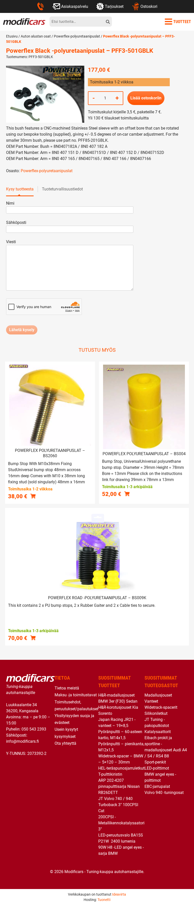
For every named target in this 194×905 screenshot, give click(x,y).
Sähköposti (16, 222)
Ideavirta (119, 894)
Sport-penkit (155, 762)
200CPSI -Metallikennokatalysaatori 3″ (121, 822)
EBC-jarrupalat (157, 786)
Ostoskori (148, 6)
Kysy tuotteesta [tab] (20, 189)
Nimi (10, 203)
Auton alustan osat (36, 36)
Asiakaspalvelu (74, 6)
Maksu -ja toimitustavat (76, 695)
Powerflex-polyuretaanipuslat (77, 36)
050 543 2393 (33, 729)
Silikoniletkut (155, 713)
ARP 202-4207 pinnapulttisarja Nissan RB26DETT (119, 786)
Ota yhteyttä (65, 743)
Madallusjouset (158, 695)
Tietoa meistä (67, 688)
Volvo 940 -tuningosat (164, 792)
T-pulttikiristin (110, 774)
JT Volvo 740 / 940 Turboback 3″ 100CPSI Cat (118, 804)
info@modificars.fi (22, 741)
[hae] (108, 21)
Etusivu (12, 36)
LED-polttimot (156, 768)
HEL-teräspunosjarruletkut (121, 768)
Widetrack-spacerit (160, 707)
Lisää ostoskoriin (145, 98)
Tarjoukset (114, 6)
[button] (33, 496)
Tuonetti (104, 900)
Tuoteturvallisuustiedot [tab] (62, 189)
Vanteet (151, 701)
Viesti (11, 241)
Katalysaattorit (157, 731)
